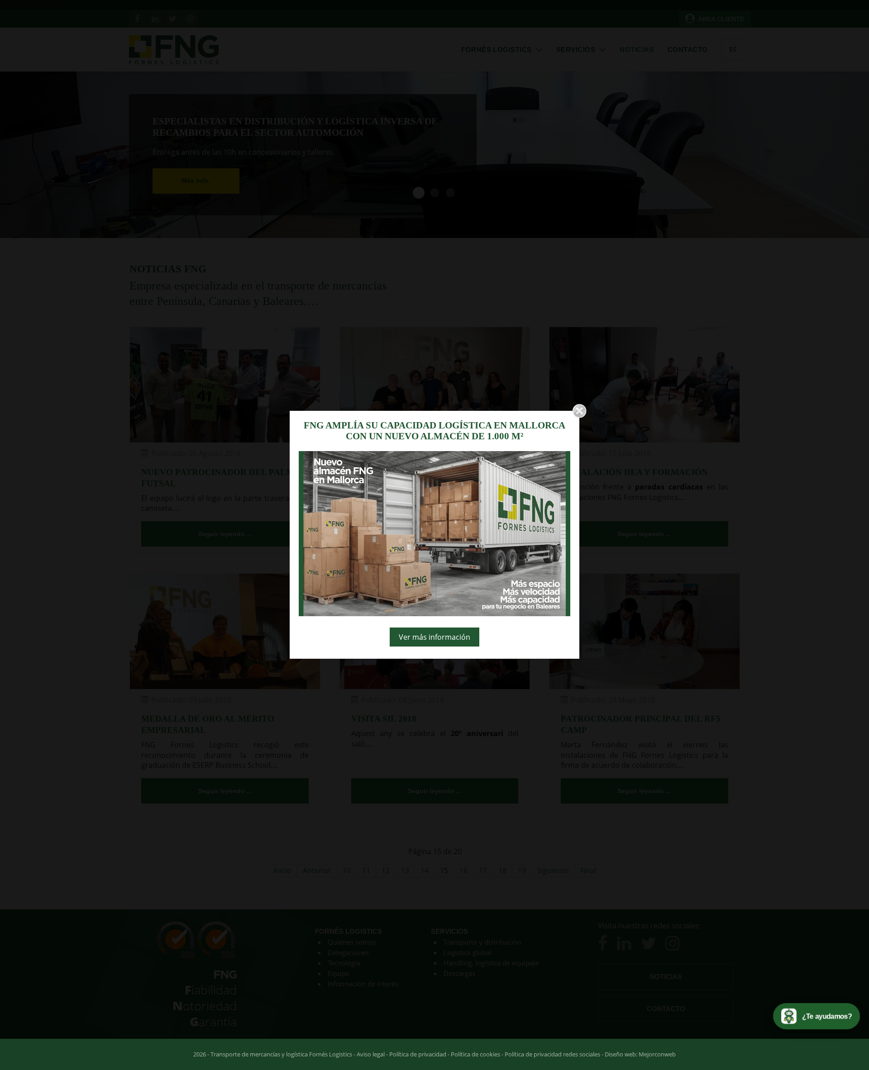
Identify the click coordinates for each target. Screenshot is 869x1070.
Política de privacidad (417, 1054)
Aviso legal (371, 1054)
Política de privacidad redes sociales (552, 1054)
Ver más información (434, 637)
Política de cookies (475, 1054)
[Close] (579, 411)
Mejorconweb (657, 1054)
